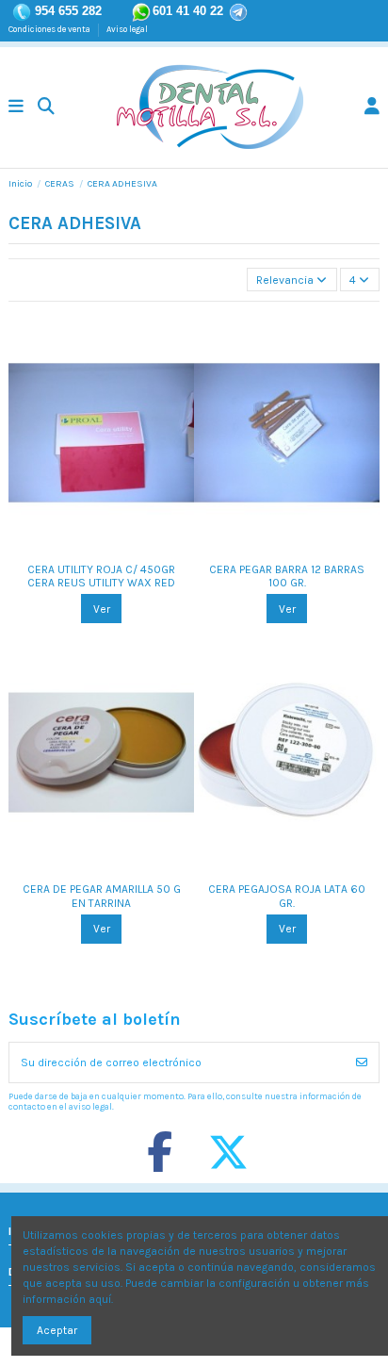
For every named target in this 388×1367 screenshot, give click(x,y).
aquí (100, 1299)
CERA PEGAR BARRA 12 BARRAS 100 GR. (286, 576)
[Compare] (89, 546)
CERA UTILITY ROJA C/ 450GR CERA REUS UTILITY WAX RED (101, 576)
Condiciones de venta (50, 29)
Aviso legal (127, 29)
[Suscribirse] (362, 1062)
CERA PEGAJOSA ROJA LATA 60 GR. (286, 895)
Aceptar (57, 1330)
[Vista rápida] (113, 546)
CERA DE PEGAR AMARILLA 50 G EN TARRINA (102, 895)
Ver (101, 609)
